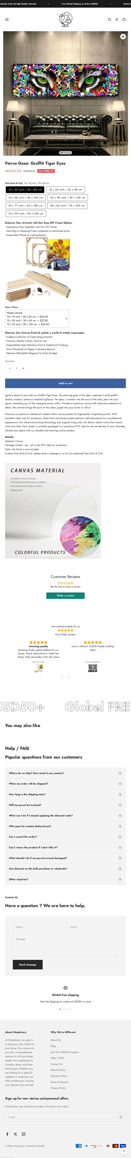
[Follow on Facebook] (7, 1134)
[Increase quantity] (23, 368)
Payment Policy (59, 1076)
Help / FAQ (57, 1058)
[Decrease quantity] (10, 368)
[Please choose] (36, 313)
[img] (65, 630)
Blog (53, 1046)
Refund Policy (58, 1070)
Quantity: (10, 361)
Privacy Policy (58, 1088)
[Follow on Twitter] (15, 1134)
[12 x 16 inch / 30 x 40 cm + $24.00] (36, 317)
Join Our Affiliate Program (65, 1052)
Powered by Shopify (35, 1145)
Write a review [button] (65, 595)
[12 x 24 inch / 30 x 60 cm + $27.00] (36, 320)
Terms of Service (59, 1082)
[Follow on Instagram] (23, 1134)
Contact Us (56, 1064)
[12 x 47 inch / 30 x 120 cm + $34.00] (36, 324)
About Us (56, 1040)
